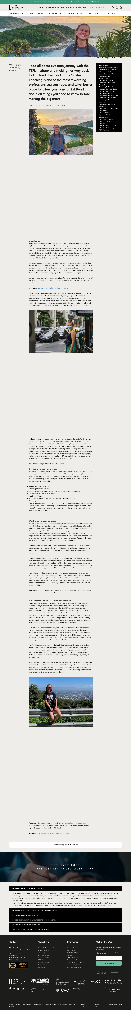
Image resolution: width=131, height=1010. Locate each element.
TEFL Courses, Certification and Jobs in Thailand (54, 833)
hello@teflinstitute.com (114, 1004)
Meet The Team (72, 950)
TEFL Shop (41, 953)
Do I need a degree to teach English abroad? (28, 888)
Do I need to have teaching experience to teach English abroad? (34, 910)
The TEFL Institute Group (107, 126)
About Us (109, 13)
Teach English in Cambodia (108, 89)
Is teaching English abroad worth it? (25, 915)
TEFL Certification (72, 957)
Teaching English (104, 76)
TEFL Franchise (104, 130)
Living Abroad (103, 85)
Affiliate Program (43, 950)
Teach (40, 7)
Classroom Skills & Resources (108, 67)
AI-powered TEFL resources (108, 70)
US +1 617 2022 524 (15, 948)
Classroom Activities (106, 72)
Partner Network (52, 7)
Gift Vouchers (42, 965)
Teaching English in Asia (107, 87)
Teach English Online (106, 80)
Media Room (42, 967)
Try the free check (93, 2)
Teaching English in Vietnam (108, 95)
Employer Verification (44, 955)
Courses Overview (73, 948)
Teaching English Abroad (107, 83)
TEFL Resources (43, 960)
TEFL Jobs (92, 13)
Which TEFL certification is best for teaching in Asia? (30, 929)
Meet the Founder (72, 953)
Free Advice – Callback (74, 960)
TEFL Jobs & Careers (106, 119)
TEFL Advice (103, 111)
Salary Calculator (43, 957)
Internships (54, 13)
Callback (70, 7)
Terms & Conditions (84, 1005)
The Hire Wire (96, 7)
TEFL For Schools (74, 13)
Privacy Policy (114, 972)
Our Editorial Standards (74, 967)
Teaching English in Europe (108, 98)
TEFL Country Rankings (106, 128)
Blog (63, 7)
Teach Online (34, 13)
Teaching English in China (107, 93)
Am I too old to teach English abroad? (26, 925)
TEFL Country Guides (74, 965)
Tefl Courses (14, 13)
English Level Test (43, 962)
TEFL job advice (104, 121)
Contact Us (70, 955)
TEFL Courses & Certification (108, 108)
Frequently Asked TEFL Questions (48, 948)
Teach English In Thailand (107, 91)
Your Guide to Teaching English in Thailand (52, 288)
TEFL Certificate (104, 113)
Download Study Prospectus (75, 962)
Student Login (82, 7)
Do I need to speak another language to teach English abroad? (34, 920)
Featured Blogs (104, 78)
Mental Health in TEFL (106, 74)
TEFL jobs (102, 123)
